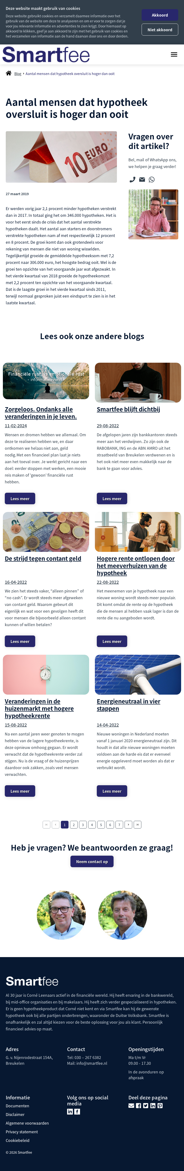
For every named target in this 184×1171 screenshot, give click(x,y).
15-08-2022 (16, 725)
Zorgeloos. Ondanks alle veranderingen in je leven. (41, 412)
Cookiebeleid (17, 1140)
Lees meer (20, 498)
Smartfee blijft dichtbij (128, 409)
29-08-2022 (108, 425)
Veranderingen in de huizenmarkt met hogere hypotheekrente (39, 708)
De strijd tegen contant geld (43, 558)
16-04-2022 (16, 582)
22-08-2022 (108, 582)
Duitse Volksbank (131, 1015)
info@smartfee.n (91, 1063)
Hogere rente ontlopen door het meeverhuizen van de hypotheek (136, 565)
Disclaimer (15, 1114)
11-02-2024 (16, 425)
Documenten (17, 1106)
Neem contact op (92, 861)
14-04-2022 (108, 725)
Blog (17, 73)
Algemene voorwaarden (27, 1123)
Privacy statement (22, 1131)
